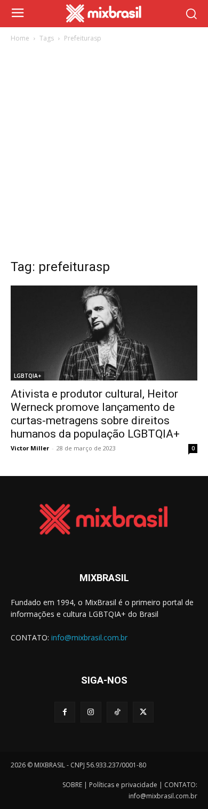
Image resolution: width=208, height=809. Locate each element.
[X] (143, 712)
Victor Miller (30, 448)
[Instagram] (91, 712)
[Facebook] (64, 712)
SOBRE (72, 784)
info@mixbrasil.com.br (89, 637)
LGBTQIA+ (27, 375)
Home (20, 38)
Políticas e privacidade (123, 784)
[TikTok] (117, 712)
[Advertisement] (104, 154)
